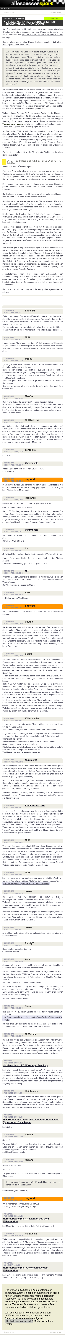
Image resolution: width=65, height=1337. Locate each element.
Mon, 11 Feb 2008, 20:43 (13, 398)
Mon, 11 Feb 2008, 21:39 (13, 842)
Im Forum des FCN (12, 131)
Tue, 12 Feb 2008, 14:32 (13, 1200)
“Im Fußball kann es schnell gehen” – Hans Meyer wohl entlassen (31, 23)
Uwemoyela (31, 463)
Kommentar (9, 310)
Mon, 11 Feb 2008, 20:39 (13, 361)
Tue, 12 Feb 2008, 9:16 (13, 1093)
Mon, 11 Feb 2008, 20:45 (13, 422)
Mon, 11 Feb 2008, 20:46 (13, 452)
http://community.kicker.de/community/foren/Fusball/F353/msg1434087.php (32, 1018)
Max (27, 571)
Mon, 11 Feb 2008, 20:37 (13, 339)
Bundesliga (9, 19)
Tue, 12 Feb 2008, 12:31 (13, 1117)
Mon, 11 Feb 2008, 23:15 (13, 1008)
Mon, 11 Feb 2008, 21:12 (13, 550)
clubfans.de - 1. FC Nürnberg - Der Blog (25, 1065)
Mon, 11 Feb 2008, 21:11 (13, 532)
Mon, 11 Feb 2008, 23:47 (13, 1036)
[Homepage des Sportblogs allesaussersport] (32, 3)
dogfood (30, 479)
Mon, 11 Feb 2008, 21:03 (13, 500)
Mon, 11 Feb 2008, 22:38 (13, 961)
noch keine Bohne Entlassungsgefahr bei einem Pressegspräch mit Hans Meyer (32, 43)
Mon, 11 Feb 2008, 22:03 (13, 874)
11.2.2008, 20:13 (53, 18)
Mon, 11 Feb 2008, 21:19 (13, 573)
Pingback (8, 1061)
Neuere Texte (55, 12)
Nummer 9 (31, 759)
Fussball (20, 19)
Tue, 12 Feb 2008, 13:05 (13, 1136)
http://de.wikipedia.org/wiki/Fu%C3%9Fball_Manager (26, 883)
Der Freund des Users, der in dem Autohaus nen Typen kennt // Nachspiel (30, 1121)
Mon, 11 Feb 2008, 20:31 (13, 312)
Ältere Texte (9, 12)
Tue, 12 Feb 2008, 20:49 (13, 1216)
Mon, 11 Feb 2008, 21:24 (13, 594)
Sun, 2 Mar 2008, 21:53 (13, 1265)
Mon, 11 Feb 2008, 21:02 (13, 481)
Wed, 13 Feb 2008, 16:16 (13, 1235)
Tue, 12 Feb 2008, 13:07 (13, 1162)
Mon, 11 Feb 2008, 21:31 (13, 720)
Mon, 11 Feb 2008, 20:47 (13, 465)
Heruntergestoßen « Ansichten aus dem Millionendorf (26, 1220)
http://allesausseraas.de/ (19, 1321)
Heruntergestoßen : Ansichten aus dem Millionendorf (25, 1269)
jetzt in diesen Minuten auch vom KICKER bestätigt (32, 36)
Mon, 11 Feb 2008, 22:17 (13, 929)
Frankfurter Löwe (35, 805)
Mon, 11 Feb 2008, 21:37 (13, 807)
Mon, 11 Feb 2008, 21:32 (13, 762)
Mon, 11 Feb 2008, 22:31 (13, 945)
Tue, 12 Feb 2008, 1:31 (13, 1063)
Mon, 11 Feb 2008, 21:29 (13, 624)
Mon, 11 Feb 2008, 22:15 (13, 893)
